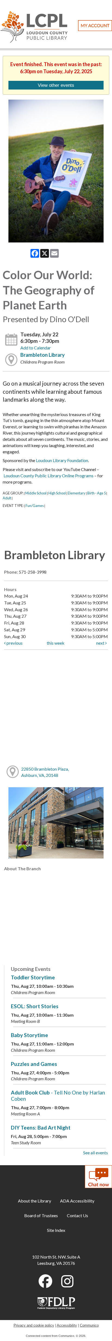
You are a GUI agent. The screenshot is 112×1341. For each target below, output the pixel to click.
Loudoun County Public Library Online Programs (49, 475)
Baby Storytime (29, 1035)
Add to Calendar (35, 347)
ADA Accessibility (77, 1200)
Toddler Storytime (33, 977)
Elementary (76, 493)
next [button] (100, 642)
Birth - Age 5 (96, 493)
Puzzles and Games (34, 1064)
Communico (89, 1325)
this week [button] (55, 642)
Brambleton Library (42, 355)
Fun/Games (35, 505)
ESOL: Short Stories (34, 1006)
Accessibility (67, 1325)
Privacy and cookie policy (34, 1325)
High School (57, 493)
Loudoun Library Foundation (62, 460)
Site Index (56, 1230)
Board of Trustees (41, 1215)
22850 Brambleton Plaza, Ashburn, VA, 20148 (45, 772)
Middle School (35, 493)
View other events (56, 85)
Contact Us (77, 1215)
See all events (95, 1152)
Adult (7, 498)
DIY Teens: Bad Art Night (40, 1127)
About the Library (34, 1200)
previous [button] (14, 642)
